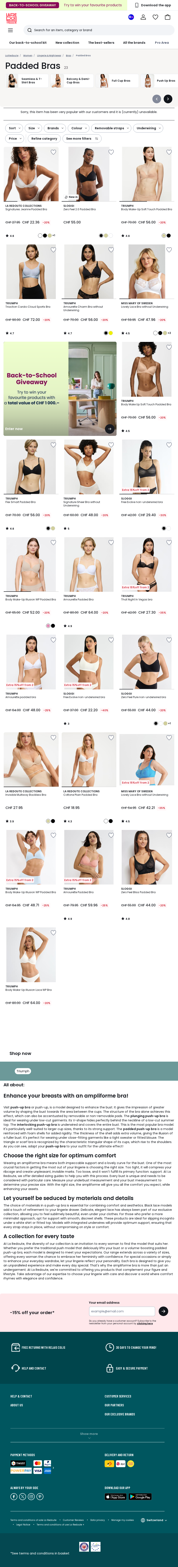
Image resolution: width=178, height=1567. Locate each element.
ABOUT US (16, 1405)
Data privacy (97, 1520)
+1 (53, 235)
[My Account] (143, 17)
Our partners (114, 1405)
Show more (89, 1434)
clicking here (145, 1323)
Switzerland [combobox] (155, 1520)
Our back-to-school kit (28, 42)
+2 (169, 333)
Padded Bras (83, 55)
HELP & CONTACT (21, 1396)
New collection (67, 42)
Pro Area (162, 42)
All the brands (134, 42)
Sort (12, 128)
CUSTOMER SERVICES (118, 1396)
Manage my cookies (122, 1520)
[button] (167, 17)
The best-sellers (101, 42)
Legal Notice (23, 1524)
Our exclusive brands (120, 1414)
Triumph (22, 1071)
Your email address (104, 1302)
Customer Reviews (73, 1520)
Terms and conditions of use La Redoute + (60, 1524)
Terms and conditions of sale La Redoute (33, 1520)
